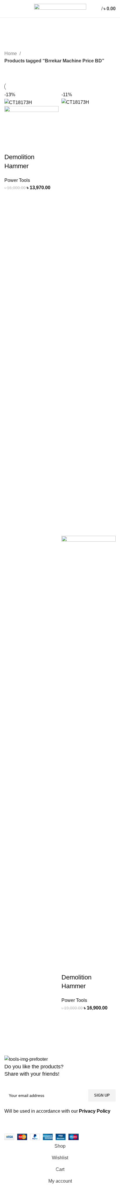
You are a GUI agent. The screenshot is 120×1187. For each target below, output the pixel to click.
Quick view (43, 199)
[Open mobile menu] (7, 9)
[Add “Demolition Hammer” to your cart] (11, 199)
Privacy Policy (94, 1111)
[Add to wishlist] (11, 213)
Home (11, 53)
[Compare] (27, 199)
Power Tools (17, 180)
